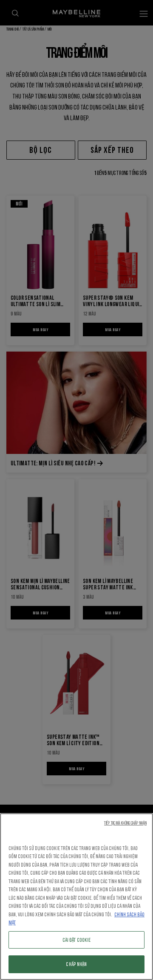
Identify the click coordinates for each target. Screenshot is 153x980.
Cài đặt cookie (76, 940)
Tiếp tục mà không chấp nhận (125, 823)
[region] (76, 896)
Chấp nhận (76, 964)
